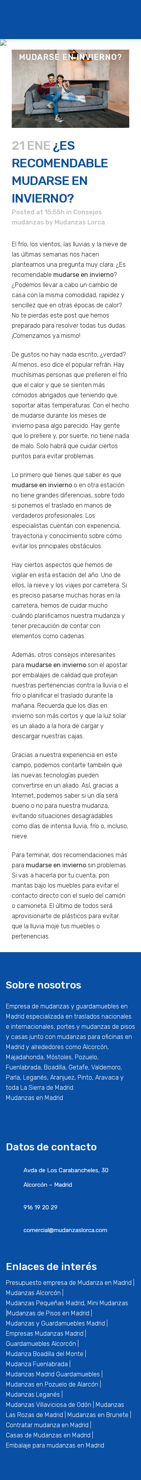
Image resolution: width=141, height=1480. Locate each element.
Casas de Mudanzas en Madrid (48, 1435)
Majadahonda (24, 1057)
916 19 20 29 (41, 1207)
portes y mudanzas (83, 1026)
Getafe (78, 1067)
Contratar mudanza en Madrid (47, 1425)
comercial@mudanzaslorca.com (65, 1230)
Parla (13, 1077)
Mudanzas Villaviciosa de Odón (48, 1404)
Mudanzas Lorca (79, 222)
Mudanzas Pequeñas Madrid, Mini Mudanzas (67, 1303)
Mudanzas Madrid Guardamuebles (53, 1374)
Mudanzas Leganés (33, 1394)
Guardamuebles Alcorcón (41, 1343)
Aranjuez (62, 1077)
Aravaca (107, 1077)
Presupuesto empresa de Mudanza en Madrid (69, 1282)
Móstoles (59, 1057)
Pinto (85, 1077)
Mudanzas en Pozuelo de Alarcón (52, 1384)
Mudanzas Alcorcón (33, 1293)
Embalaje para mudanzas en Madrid (55, 1445)
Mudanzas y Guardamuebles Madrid (55, 1323)
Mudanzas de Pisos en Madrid (48, 1313)
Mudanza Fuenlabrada (37, 1364)
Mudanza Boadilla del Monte (44, 1354)
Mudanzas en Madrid (34, 1097)
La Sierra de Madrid (46, 1087)
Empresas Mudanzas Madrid (44, 1333)
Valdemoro (106, 1067)
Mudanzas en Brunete (97, 1415)
